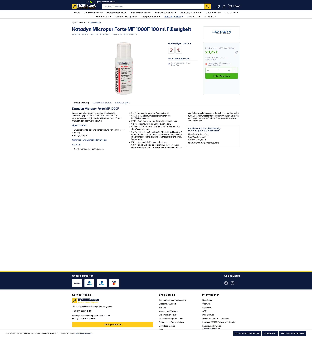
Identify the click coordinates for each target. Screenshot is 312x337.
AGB (204, 311)
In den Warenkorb (221, 76)
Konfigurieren (270, 333)
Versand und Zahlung (168, 311)
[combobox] (153, 6)
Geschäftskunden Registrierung (172, 300)
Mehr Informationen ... (84, 333)
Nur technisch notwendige (247, 333)
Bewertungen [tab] (122, 102)
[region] (117, 68)
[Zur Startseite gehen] (84, 6)
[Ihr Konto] (224, 6)
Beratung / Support (167, 304)
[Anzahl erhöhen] (229, 70)
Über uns (206, 304)
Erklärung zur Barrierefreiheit (171, 322)
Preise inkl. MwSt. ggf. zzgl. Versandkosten (215, 58)
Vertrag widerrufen (112, 324)
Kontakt (162, 307)
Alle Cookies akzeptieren (292, 333)
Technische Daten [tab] (101, 102)
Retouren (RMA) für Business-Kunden (219, 322)
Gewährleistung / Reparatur (171, 318)
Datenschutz (208, 315)
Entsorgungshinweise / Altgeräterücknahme (212, 327)
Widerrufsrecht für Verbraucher (215, 318)
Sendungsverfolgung (168, 315)
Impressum (207, 307)
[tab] (81, 102)
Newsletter (207, 300)
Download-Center (167, 326)
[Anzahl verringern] (208, 70)
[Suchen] (207, 6)
